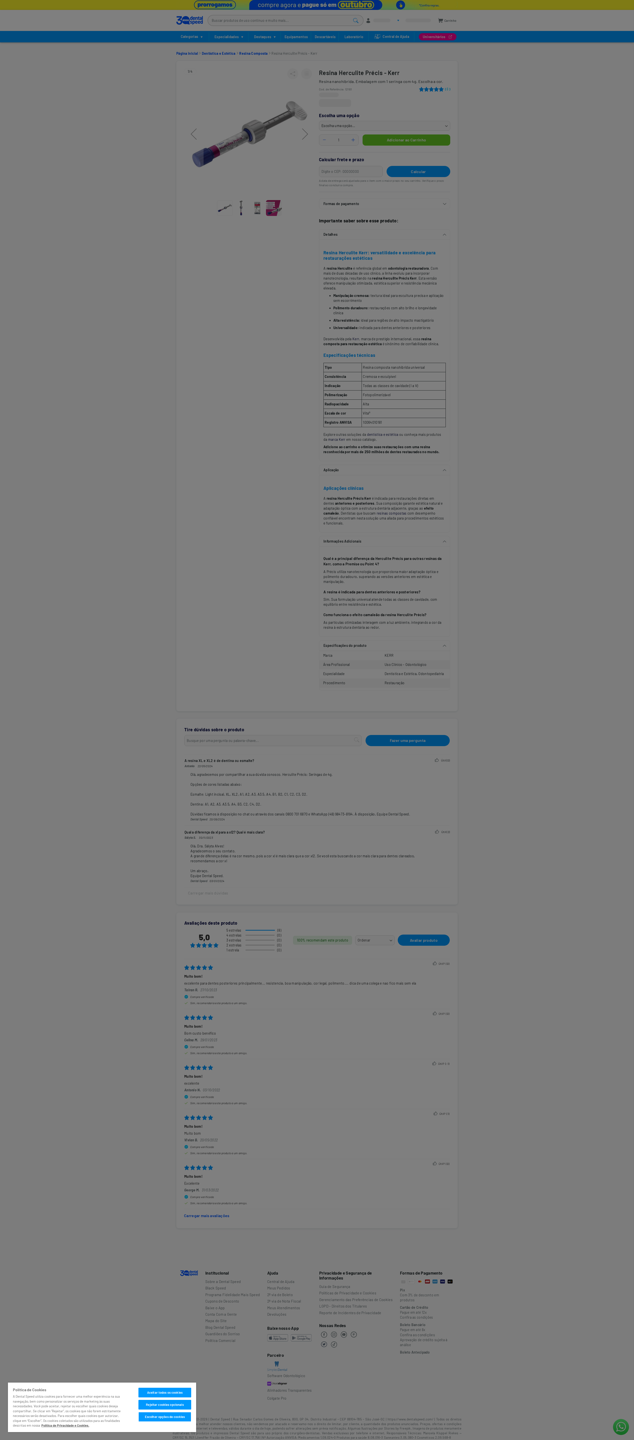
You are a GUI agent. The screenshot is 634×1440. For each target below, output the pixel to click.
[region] (102, 1407)
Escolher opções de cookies (165, 1417)
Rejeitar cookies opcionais (165, 1405)
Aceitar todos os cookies (165, 1392)
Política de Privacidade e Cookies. (65, 1425)
